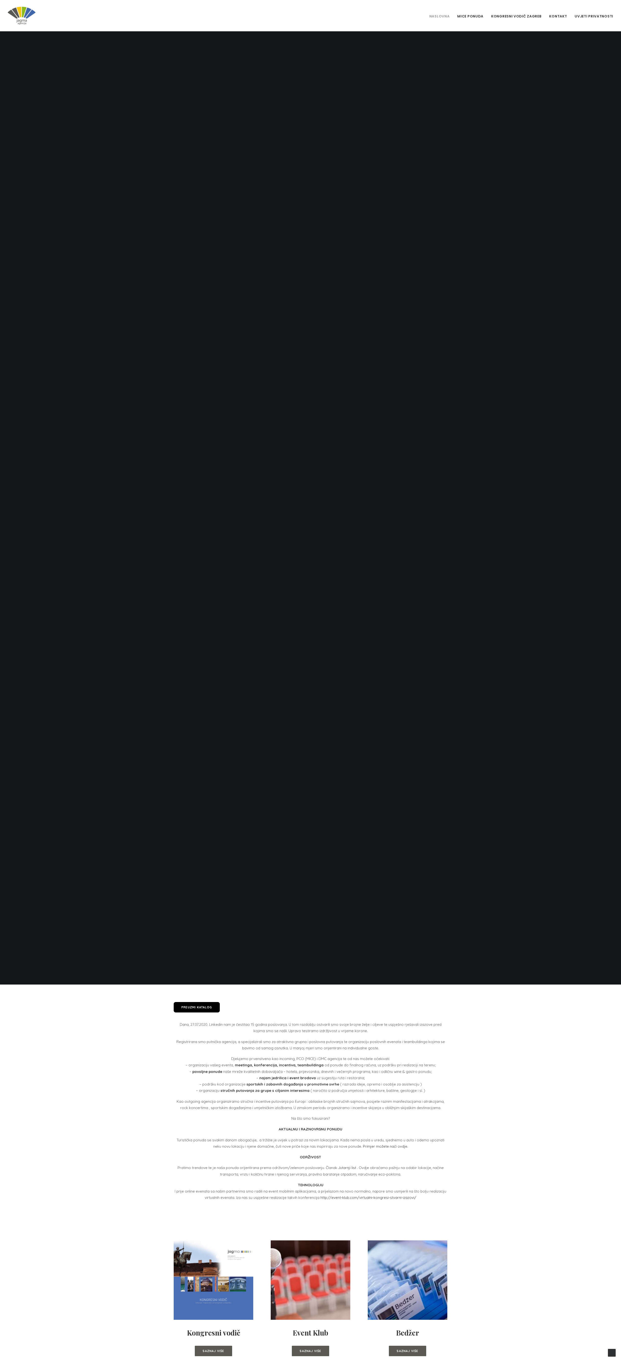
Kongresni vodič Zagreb (516, 16)
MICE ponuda (470, 16)
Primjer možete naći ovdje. (385, 1146)
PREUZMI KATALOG (196, 1007)
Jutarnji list (347, 1167)
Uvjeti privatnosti (594, 16)
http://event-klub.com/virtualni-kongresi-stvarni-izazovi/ (368, 1197)
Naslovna (439, 16)
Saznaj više (213, 1351)
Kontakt (558, 16)
